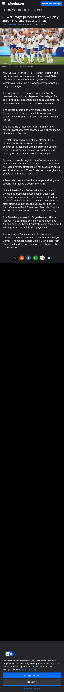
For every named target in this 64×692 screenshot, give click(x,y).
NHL (33, 10)
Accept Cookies (32, 675)
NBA (27, 10)
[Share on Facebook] (28, 257)
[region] (32, 666)
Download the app (51, 3)
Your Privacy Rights (32, 688)
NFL (20, 10)
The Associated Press (12, 25)
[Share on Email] (42, 257)
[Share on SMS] (49, 257)
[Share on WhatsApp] (35, 257)
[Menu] (4, 3)
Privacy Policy (29, 669)
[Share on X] (15, 257)
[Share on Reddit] (21, 257)
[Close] (58, 644)
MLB (39, 10)
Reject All (32, 682)
